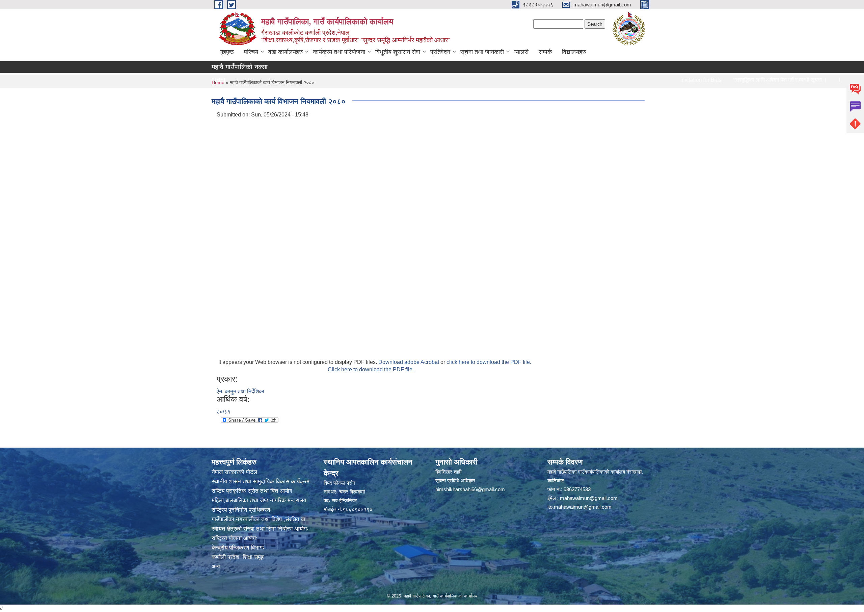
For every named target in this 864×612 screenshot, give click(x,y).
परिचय (251, 52)
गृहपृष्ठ (227, 52)
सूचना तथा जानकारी (482, 52)
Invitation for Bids (675, 80)
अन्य (216, 566)
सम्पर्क (545, 52)
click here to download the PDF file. (489, 362)
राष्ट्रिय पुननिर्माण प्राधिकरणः (242, 510)
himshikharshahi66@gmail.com (470, 489)
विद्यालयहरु (574, 52)
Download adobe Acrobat (409, 362)
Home (218, 82)
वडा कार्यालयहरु (285, 52)
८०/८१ (223, 412)
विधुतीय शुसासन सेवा (397, 52)
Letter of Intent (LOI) (836, 80)
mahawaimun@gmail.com (589, 498)
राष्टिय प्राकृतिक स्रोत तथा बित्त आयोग (252, 491)
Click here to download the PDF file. (371, 369)
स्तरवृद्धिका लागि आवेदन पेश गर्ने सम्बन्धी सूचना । (755, 80)
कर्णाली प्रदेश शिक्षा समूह (238, 557)
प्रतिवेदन (440, 52)
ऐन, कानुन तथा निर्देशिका (240, 391)
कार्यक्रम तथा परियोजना (339, 52)
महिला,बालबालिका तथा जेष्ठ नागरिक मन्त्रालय (259, 500)
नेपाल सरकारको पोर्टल (234, 472)
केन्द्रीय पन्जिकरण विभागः (238, 547)
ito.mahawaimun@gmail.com (579, 507)
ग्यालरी (521, 52)
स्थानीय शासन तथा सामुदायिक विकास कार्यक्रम (260, 481)
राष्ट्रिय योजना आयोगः (235, 538)
